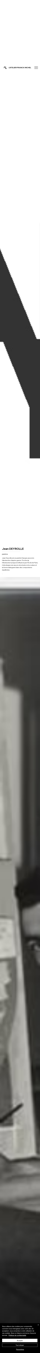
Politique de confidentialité (17, 1335)
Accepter (20, 1340)
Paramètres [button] (20, 1349)
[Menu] (36, 68)
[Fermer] (37, 1326)
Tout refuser (20, 1345)
